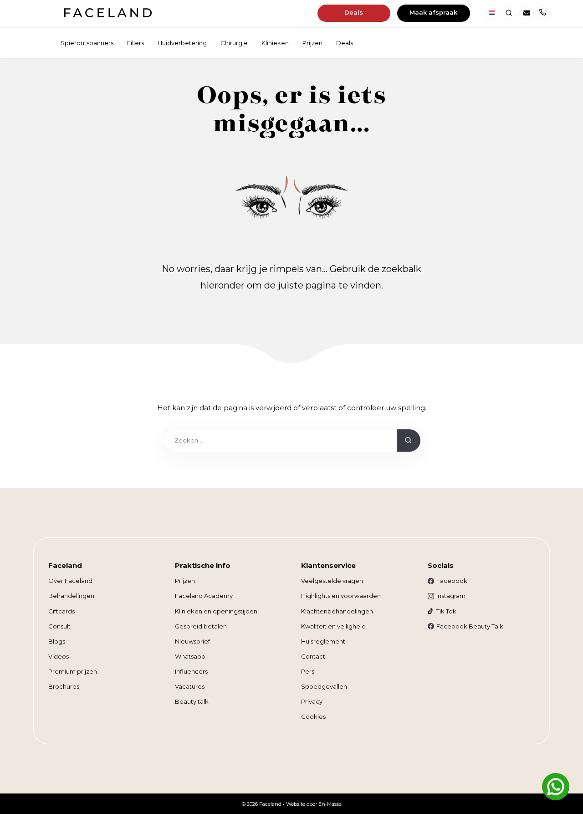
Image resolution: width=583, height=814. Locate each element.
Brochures (63, 686)
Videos (58, 656)
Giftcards (61, 611)
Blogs (56, 641)
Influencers (191, 671)
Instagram (450, 595)
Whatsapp (190, 656)
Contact (313, 656)
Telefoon (542, 12)
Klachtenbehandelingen (337, 611)
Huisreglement (323, 641)
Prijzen (185, 580)
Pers (307, 671)
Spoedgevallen (324, 686)
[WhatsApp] (555, 786)
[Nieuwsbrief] (526, 12)
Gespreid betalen (201, 626)
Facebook (451, 580)
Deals (353, 12)
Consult (59, 626)
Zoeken (508, 12)
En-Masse (330, 804)
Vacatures (190, 686)
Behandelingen (71, 595)
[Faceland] (107, 14)
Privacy (311, 701)
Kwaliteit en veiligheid (333, 626)
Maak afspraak (433, 12)
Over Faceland (70, 580)
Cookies (313, 716)
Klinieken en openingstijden (216, 611)
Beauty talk (192, 701)
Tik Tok (446, 611)
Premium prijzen (72, 671)
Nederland (491, 12)
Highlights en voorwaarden (341, 595)
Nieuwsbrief (192, 641)
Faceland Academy (204, 595)
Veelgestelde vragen (332, 580)
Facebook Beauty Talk (469, 626)
